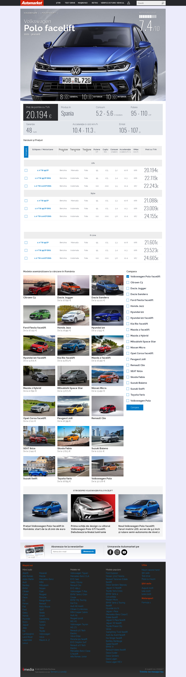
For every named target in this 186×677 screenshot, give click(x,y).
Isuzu (25, 622)
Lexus (25, 643)
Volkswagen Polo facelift (145, 276)
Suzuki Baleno (138, 383)
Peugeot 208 (138, 359)
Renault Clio (137, 365)
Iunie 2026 (146, 594)
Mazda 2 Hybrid (139, 335)
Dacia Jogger (138, 288)
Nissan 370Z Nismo (115, 576)
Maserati (43, 573)
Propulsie (63, 149)
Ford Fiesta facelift (141, 300)
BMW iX (110, 647)
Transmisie (75, 149)
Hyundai (26, 619)
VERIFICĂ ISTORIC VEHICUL (112, 3)
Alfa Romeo (28, 576)
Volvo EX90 (75, 636)
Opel (41, 591)
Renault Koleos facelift (116, 650)
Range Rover (45, 600)
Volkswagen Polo (140, 400)
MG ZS (73, 627)
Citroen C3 (136, 282)
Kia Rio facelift (139, 323)
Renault (42, 603)
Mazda (42, 576)
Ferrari (25, 603)
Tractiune (87, 149)
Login (129, 3)
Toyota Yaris (137, 394)
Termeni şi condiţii (58, 672)
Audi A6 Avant (76, 606)
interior (116, 96)
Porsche (42, 597)
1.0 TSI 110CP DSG (42, 186)
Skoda (42, 613)
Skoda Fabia (137, 377)
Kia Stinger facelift (114, 638)
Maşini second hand (151, 570)
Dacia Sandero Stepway (116, 585)
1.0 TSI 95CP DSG (43, 178)
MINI (41, 582)
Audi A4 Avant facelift (115, 635)
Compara (135, 407)
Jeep (25, 628)
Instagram (117, 552)
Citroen (26, 591)
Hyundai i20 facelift (141, 318)
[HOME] (32, 3)
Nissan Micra (137, 347)
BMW (25, 588)
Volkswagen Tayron (79, 624)
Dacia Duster (111, 653)
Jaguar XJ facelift (113, 588)
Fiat (24, 606)
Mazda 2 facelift (140, 329)
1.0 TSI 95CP (43, 170)
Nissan (42, 588)
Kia (24, 631)
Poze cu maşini (148, 579)
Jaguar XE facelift (113, 623)
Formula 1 (146, 602)
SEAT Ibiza (136, 371)
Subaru (42, 622)
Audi (25, 582)
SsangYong (44, 619)
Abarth (25, 573)
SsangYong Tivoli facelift (117, 632)
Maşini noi (28, 565)
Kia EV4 (73, 603)
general (69, 96)
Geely (25, 613)
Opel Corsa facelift (141, 353)
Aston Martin (28, 579)
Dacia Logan (111, 659)
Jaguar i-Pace (112, 611)
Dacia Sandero (139, 294)
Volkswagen (30, 13)
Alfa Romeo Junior (78, 656)
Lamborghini (28, 634)
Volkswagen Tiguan (79, 573)
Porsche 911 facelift (78, 639)
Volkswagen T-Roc (78, 591)
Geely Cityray (76, 582)
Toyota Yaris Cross (114, 591)
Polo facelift (49, 13)
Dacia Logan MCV (114, 662)
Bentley (26, 585)
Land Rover (28, 637)
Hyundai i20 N (112, 608)
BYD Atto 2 (75, 588)
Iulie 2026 (146, 591)
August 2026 (147, 588)
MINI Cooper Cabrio (79, 612)
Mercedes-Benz (46, 579)
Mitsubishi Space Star (143, 341)
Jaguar (26, 625)
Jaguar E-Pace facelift (115, 620)
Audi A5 (73, 615)
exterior (92, 96)
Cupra (25, 594)
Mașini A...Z (44, 640)
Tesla (41, 628)
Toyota (42, 631)
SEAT (41, 609)
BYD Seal (74, 579)
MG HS (73, 621)
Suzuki (42, 625)
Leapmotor (27, 640)
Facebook (110, 552)
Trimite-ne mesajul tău (151, 672)
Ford (25, 609)
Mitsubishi (43, 585)
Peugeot (42, 594)
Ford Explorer (112, 573)
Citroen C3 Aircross (78, 609)
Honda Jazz (137, 306)
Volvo (41, 637)
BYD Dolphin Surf (78, 642)
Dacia (25, 597)
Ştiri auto (145, 573)
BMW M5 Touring (78, 600)
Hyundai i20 (137, 312)
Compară (26, 152)
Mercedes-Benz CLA (79, 576)
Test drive (146, 576)
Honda (25, 616)
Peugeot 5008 (76, 618)
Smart (42, 616)
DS (24, 600)
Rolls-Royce (44, 606)
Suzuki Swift (137, 388)
